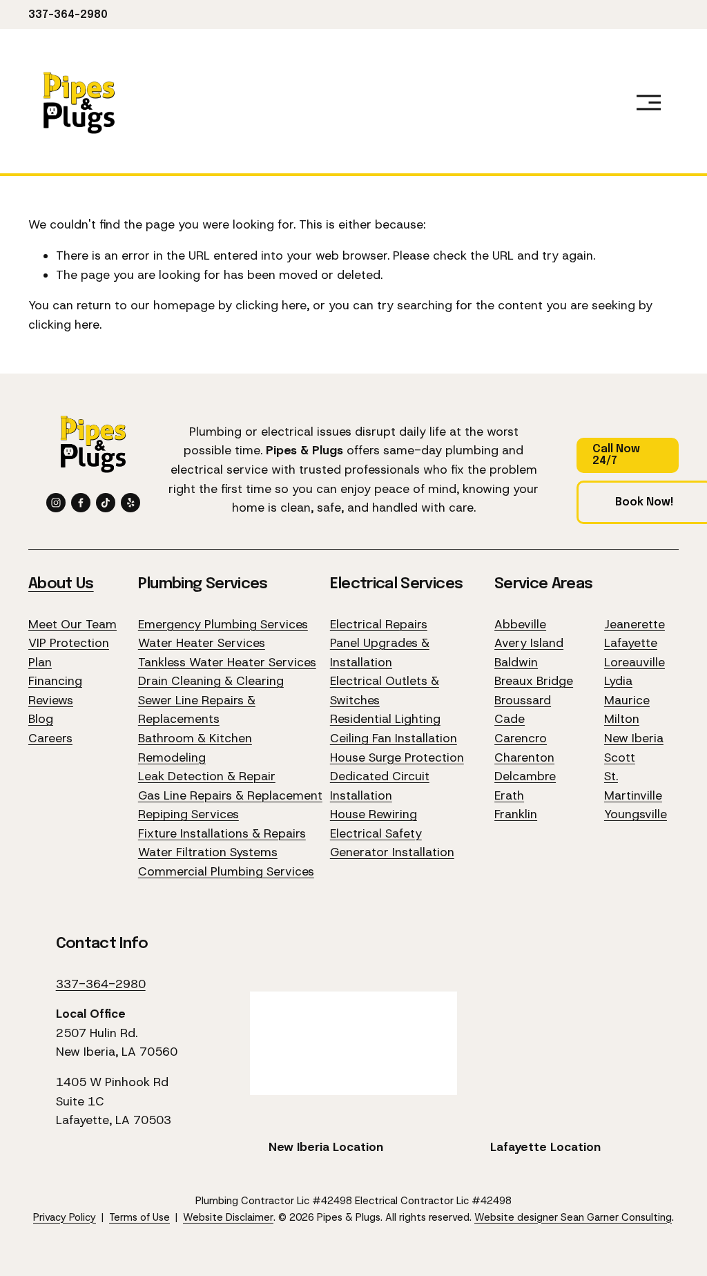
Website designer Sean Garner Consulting (573, 1217)
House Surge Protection (397, 757)
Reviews (50, 700)
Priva (44, 1217)
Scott (619, 757)
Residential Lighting (385, 718)
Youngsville (635, 814)
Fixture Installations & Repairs (222, 833)
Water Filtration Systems (208, 852)
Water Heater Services (201, 642)
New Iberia (634, 738)
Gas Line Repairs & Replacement (230, 795)
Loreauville (634, 662)
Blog (40, 718)
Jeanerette (634, 624)
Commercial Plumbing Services (226, 871)
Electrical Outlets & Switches (384, 690)
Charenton (524, 757)
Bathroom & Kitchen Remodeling (195, 748)
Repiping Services (188, 814)
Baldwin (516, 662)
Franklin (515, 814)
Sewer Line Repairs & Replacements (196, 710)
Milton (621, 718)
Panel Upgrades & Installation (379, 652)
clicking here (271, 305)
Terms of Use (139, 1217)
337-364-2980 (68, 15)
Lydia (618, 680)
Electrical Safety (376, 833)
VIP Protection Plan (68, 652)
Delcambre (525, 776)
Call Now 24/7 (616, 455)
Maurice (627, 700)
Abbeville (520, 624)
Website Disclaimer (228, 1217)
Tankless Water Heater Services (227, 662)
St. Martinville (633, 785)
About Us (61, 584)
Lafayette (630, 642)
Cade (509, 718)
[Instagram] (56, 502)
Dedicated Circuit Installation (379, 785)
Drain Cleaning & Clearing (211, 680)
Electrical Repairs (378, 624)
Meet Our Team (72, 624)
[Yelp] (130, 502)
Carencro (520, 738)
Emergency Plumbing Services (223, 624)
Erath (509, 795)
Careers (50, 738)
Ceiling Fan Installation (393, 738)
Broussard (522, 700)
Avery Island (528, 642)
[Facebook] (80, 502)
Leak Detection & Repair (206, 776)
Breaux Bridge (533, 680)
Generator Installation (392, 852)
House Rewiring (373, 814)
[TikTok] (105, 502)
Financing (55, 680)
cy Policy (75, 1217)
